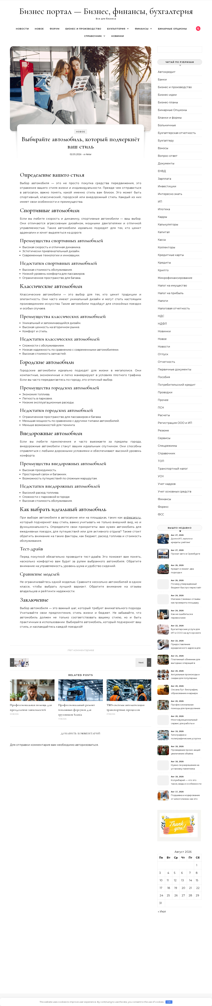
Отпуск (163, 354)
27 (183, 895)
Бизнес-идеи (167, 94)
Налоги (163, 300)
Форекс (163, 506)
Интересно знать (170, 194)
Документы (166, 163)
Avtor (88, 154)
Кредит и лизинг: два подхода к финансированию (182, 571)
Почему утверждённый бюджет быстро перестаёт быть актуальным (186, 586)
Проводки (165, 392)
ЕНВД (162, 171)
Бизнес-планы (168, 102)
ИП (160, 201)
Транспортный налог (173, 468)
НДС (161, 316)
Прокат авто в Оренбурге (185, 553)
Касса (162, 239)
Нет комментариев (80, 650)
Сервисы (164, 438)
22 (198, 888)
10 (161, 880)
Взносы (163, 148)
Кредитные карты (171, 255)
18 (168, 888)
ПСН (161, 407)
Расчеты (164, 415)
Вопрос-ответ (168, 155)
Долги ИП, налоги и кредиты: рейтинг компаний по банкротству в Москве (185, 540)
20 (183, 888)
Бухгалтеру (166, 140)
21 (190, 888)
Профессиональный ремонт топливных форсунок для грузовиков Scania (76, 709)
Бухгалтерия (116, 28)
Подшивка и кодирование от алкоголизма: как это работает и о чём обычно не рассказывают (185, 797)
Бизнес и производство (83, 28)
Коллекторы (166, 247)
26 (176, 895)
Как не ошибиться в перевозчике (182, 616)
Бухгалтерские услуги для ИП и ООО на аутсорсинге (186, 631)
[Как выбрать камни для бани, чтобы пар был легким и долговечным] (143, 662)
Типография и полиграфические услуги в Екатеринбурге (186, 737)
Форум (54, 28)
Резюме (163, 430)
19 (175, 888)
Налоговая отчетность (174, 308)
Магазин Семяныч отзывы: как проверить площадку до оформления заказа (186, 601)
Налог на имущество (172, 285)
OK (169, 1002)
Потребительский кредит (177, 384)
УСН (161, 476)
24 (161, 895)
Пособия (164, 377)
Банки (162, 79)
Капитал (164, 232)
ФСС (161, 514)
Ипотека (164, 209)
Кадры (162, 216)
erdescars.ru (132, 517)
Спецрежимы (167, 445)
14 (190, 880)
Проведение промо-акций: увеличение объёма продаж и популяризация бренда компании (186, 752)
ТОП (161, 461)
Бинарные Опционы (172, 28)
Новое (39, 28)
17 (161, 888)
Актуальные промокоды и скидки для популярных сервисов (185, 676)
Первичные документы (174, 369)
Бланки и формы (170, 117)
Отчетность (166, 361)
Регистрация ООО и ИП (175, 422)
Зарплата (164, 178)
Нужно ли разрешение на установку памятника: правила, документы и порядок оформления (185, 767)
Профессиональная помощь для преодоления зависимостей (185, 706)
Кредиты (164, 262)
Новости (22, 28)
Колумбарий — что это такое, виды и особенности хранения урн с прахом (186, 782)
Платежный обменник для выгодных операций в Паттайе (185, 661)
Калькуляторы (168, 224)
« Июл (162, 911)
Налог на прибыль (171, 293)
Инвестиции (167, 186)
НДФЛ (162, 323)
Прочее (163, 400)
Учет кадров (167, 484)
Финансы (142, 28)
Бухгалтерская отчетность (177, 133)
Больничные (167, 125)
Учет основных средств (174, 491)
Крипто (163, 270)
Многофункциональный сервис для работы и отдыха (184, 722)
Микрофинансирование (175, 277)
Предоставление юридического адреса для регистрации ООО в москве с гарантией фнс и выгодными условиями (185, 646)
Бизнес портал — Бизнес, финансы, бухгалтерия (106, 11)
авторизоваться (86, 744)
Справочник (93, 36)
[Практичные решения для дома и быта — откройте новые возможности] (17, 662)
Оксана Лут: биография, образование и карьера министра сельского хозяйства (184, 691)
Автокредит (167, 71)
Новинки (117, 36)
